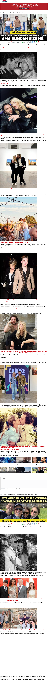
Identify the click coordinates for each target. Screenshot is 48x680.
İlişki (4, 455)
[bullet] (14, 488)
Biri (1, 455)
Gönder (3, 488)
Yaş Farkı (16, 455)
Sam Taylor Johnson (8, 455)
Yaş (13, 455)
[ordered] (12, 488)
